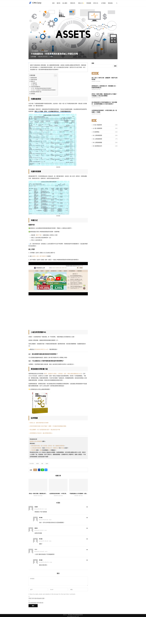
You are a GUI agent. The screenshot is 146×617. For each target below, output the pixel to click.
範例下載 (38, 235)
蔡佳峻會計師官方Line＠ (41, 349)
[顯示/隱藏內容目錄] (54, 75)
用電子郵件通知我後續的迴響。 (37, 598)
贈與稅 (37, 463)
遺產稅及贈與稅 (60, 445)
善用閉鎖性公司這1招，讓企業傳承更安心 (41, 433)
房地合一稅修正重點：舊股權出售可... (38, 493)
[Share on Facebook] (39, 470)
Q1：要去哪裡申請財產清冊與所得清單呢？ (42, 88)
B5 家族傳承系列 (105, 146)
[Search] (116, 3)
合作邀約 (103, 3)
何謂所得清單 (34, 79)
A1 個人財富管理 (105, 125)
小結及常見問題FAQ (35, 86)
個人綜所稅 (44, 445)
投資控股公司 (48, 448)
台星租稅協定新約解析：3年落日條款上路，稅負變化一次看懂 (104, 111)
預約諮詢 (110, 3)
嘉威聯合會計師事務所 (36, 441)
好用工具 (95, 3)
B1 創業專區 (105, 132)
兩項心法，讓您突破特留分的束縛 (39, 422)
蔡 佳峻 (34, 56)
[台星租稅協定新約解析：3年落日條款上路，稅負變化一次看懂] (58, 485)
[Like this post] (35, 470)
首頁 (53, 3)
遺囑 (41, 450)
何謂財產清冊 (33, 77)
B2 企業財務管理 (105, 135)
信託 (49, 450)
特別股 (62, 448)
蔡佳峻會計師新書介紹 (36, 91)
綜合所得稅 (32, 463)
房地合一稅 (51, 445)
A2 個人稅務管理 (105, 128)
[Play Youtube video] (58, 278)
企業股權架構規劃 (36, 448)
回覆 (87, 517)
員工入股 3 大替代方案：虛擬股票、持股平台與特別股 (104, 78)
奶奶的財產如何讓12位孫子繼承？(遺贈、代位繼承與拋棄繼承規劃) (48, 426)
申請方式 (33, 81)
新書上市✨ (81, 3)
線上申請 (35, 84)
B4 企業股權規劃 (105, 142)
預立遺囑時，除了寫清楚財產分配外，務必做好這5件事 (45, 429)
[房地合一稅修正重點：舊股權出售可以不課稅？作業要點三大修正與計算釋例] (38, 485)
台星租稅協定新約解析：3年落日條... (58, 493)
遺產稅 (47, 463)
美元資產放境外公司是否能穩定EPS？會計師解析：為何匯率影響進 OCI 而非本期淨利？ (104, 103)
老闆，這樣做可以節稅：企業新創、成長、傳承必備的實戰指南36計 (62, 373)
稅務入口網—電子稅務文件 (39, 256)
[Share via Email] (45, 470)
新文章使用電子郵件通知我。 (36, 602)
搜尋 (93, 63)
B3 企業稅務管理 (105, 139)
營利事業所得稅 (35, 445)
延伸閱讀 (33, 93)
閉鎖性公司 (56, 448)
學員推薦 (88, 3)
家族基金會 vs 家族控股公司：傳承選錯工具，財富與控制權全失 (104, 86)
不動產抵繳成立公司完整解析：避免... (78, 493)
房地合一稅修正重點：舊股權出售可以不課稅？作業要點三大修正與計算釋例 (104, 94)
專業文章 (72, 3)
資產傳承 (33, 450)
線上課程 (65, 3)
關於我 (58, 3)
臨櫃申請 (35, 83)
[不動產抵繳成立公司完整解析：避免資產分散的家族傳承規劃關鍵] (78, 485)
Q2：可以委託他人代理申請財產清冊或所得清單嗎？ (44, 90)
